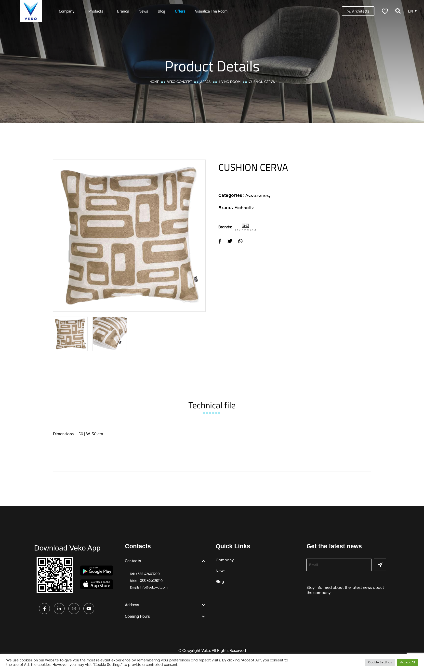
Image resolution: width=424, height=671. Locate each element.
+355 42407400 (148, 574)
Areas (205, 82)
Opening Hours (137, 616)
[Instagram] (73, 608)
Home (154, 82)
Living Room (229, 82)
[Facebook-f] (44, 608)
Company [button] (66, 11)
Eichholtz (244, 208)
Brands (123, 11)
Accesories (257, 195)
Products (95, 11)
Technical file (212, 405)
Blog (161, 11)
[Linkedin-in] (59, 608)
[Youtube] (88, 608)
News (143, 11)
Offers (180, 11)
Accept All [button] (407, 662)
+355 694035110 (150, 581)
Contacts (133, 561)
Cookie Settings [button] (380, 662)
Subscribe (380, 565)
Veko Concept (179, 82)
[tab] (212, 405)
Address (132, 605)
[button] (166, 561)
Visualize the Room (211, 11)
